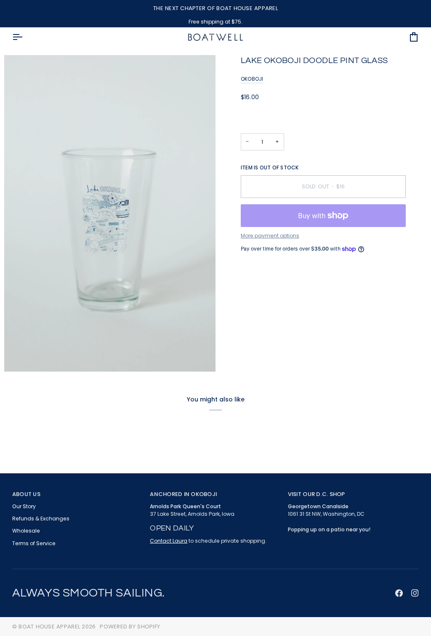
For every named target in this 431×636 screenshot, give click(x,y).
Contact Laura (168, 540)
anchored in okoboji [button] (183, 494)
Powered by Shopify (130, 627)
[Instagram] (415, 593)
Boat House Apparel (49, 627)
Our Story (24, 506)
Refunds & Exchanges (40, 518)
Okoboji (252, 78)
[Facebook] (399, 593)
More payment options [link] (270, 235)
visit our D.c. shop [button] (316, 494)
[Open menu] (24, 37)
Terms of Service (34, 543)
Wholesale (26, 530)
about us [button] (26, 494)
